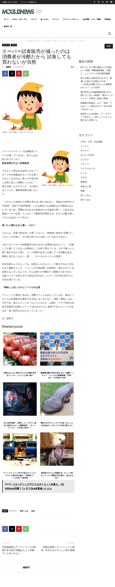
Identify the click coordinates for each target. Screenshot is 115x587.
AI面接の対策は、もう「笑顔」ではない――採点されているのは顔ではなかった (96, 106)
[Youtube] (111, 2)
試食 (33, 511)
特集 (83, 190)
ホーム (4, 40)
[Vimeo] (107, 2)
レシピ (84, 172)
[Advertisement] (78, 10)
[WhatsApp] (26, 74)
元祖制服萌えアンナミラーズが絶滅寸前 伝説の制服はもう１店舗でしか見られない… (19, 550)
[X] (103, 2)
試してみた (86, 195)
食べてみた (86, 199)
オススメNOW (87, 155)
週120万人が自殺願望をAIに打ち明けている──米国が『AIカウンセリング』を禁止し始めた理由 (97, 95)
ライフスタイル (88, 168)
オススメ (14, 40)
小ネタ (14, 45)
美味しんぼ (24, 511)
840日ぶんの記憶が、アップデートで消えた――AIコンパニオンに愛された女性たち (96, 117)
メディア (85, 164)
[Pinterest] (19, 74)
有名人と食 (86, 186)
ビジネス (85, 159)
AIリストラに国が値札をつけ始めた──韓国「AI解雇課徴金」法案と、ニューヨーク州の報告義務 (96, 70)
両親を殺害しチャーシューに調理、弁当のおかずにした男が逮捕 (58, 549)
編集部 (8, 67)
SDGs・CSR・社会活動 (91, 141)
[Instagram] (98, 2)
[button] (109, 33)
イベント (85, 146)
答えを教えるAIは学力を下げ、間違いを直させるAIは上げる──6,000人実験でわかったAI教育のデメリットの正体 (96, 83)
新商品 (84, 181)
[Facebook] (94, 2)
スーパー (13, 511)
